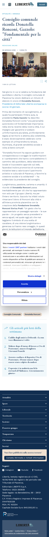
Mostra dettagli (34, 276)
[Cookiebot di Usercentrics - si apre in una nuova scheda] (35, 234)
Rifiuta (25, 300)
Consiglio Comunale (12, 314)
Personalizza (23, 292)
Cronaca (16, 14)
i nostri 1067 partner (17, 247)
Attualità (6, 14)
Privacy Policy (32, 531)
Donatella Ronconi (32, 314)
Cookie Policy (20, 531)
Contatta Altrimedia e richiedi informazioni (25, 458)
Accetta (24, 284)
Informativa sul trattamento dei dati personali (21, 533)
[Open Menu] (3, 4)
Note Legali (9, 531)
